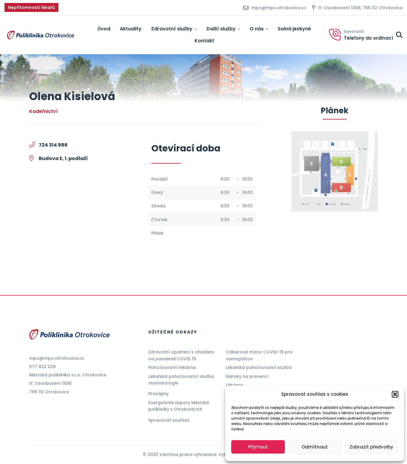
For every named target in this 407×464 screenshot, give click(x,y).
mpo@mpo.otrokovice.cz (56, 358)
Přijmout (258, 447)
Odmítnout (315, 447)
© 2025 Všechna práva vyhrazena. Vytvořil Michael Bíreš (203, 454)
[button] (395, 394)
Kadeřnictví (43, 111)
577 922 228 (42, 367)
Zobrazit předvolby (371, 447)
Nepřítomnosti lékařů (31, 7)
